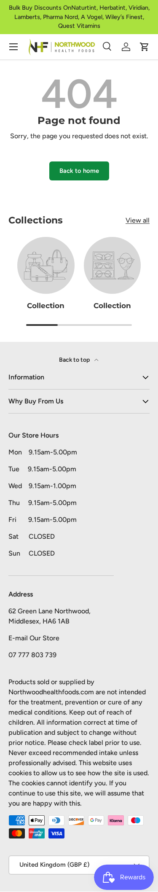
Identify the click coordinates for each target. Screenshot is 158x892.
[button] (144, 47)
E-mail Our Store (33, 638)
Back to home (79, 171)
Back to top (75, 359)
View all (138, 220)
